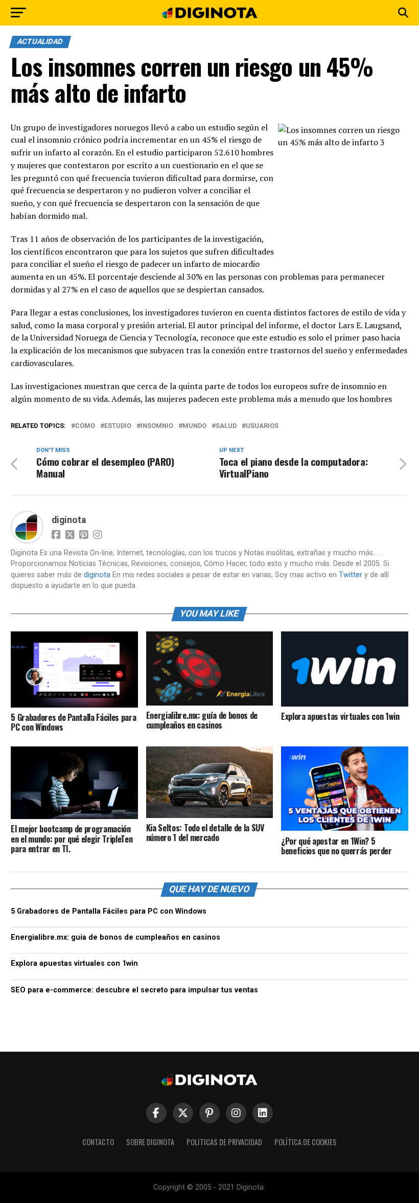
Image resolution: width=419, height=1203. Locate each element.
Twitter (350, 575)
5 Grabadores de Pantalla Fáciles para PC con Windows (108, 911)
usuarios (262, 426)
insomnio (157, 426)
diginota (69, 520)
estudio (117, 426)
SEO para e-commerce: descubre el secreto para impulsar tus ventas (134, 990)
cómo (85, 426)
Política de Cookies (305, 1142)
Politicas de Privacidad (224, 1142)
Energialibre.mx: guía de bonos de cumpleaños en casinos (115, 937)
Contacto (98, 1142)
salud (226, 426)
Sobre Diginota (150, 1142)
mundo (194, 426)
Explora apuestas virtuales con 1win (74, 963)
